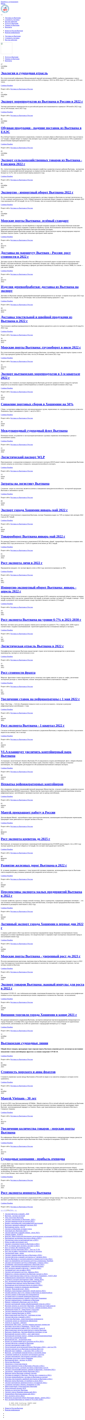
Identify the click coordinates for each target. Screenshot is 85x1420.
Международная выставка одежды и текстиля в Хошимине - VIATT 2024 (31, 1276)
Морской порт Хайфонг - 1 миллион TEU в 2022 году (24, 1351)
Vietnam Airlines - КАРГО (14, 1234)
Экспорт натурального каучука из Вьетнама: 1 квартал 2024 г (27, 1262)
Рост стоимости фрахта (18, 672)
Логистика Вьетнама (12, 1362)
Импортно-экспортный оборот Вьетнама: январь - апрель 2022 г (27, 1398)
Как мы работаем (11, 21)
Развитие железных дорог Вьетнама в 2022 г (34, 865)
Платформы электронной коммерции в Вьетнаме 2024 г (25, 1264)
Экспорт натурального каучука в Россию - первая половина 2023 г (28, 1308)
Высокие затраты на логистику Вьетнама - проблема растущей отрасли (30, 1306)
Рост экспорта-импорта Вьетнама (26, 1193)
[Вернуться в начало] (5, 12)
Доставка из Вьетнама (13, 18)
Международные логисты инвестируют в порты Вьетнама (25, 1330)
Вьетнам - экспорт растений (15, 1216)
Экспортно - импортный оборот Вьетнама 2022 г (37, 192)
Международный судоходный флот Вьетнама (34, 430)
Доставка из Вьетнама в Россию (21, 89)
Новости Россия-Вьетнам (14, 31)
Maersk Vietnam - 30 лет (18, 1098)
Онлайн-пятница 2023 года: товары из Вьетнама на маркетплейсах (28, 1293)
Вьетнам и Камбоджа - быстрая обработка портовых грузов (26, 1332)
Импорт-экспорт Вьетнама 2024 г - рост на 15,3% (22, 1249)
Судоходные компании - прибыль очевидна (33, 1159)
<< (2, 1210)
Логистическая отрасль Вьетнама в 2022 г (32, 646)
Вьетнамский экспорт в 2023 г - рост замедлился (22, 1334)
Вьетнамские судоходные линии (24, 1043)
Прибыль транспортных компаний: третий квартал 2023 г (25, 1291)
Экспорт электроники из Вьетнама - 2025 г (20, 1219)
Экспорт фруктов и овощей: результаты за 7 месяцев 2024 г (26, 1257)
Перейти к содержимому (9, 2)
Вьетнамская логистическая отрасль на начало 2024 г (24, 1285)
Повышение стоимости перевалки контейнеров (22, 1287)
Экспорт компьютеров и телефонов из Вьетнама (22, 1300)
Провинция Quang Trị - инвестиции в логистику (22, 1309)
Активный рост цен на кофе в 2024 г (18, 1270)
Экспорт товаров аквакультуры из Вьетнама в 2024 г (23, 1255)
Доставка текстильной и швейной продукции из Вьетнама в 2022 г (29, 1379)
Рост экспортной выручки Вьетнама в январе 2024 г (23, 1281)
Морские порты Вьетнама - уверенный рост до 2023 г (41, 956)
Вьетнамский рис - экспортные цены (18, 1339)
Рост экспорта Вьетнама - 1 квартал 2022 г (33, 725)
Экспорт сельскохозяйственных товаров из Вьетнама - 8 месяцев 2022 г (30, 1369)
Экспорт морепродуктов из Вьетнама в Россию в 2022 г (42, 101)
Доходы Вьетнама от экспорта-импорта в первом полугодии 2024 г (29, 1259)
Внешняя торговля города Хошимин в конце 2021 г (39, 1015)
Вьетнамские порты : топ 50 (15, 1227)
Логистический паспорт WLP (23, 457)
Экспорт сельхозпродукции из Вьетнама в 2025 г (22, 1244)
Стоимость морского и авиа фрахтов (28, 1072)
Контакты (8, 27)
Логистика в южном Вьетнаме (16, 1338)
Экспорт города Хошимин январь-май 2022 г (34, 510)
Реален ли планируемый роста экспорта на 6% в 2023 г (24, 1341)
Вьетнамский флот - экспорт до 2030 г (18, 1360)
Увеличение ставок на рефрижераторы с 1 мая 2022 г (40, 699)
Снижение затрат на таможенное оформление (21, 1321)
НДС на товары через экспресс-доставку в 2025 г (22, 1246)
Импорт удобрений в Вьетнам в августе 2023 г (21, 1302)
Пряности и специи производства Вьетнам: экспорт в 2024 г (26, 1274)
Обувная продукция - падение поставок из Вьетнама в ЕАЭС (26, 1368)
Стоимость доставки (12, 20)
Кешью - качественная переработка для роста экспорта (24, 1266)
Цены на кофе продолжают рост (16, 1242)
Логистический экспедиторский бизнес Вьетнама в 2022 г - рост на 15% (30, 1347)
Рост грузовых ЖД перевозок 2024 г (18, 1247)
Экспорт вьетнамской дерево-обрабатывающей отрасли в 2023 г (27, 1304)
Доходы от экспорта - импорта (16, 1323)
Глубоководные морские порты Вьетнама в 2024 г (22, 1283)
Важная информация (12, 32)
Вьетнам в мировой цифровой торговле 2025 (21, 1225)
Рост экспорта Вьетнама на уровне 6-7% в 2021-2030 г (41, 619)
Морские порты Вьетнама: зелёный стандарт (35, 220)
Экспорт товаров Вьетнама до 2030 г (18, 1313)
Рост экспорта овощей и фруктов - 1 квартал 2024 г (23, 1268)
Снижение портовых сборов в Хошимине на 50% (37, 404)
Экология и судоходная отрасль (24, 73)
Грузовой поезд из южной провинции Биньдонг (22, 1296)
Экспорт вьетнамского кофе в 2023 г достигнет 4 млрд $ (25, 1328)
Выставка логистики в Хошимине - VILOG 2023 (22, 1326)
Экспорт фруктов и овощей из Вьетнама (19, 1343)
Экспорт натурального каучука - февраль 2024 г (22, 1272)
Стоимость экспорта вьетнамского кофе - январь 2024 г (24, 1279)
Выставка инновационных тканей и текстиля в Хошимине (26, 1298)
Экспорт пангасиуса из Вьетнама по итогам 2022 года (24, 1349)
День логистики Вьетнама (14, 1217)
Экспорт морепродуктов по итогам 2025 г (20, 1221)
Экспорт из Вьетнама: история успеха (18, 1229)
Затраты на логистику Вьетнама (25, 483)
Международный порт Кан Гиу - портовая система (23, 1315)
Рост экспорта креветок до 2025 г (25, 839)
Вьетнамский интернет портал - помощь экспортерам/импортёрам (28, 1336)
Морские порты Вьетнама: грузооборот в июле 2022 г (41, 347)
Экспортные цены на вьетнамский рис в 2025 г (22, 1240)
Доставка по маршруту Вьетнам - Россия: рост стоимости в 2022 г (28, 1375)
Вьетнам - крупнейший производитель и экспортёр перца (25, 1353)
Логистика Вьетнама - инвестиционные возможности (24, 1319)
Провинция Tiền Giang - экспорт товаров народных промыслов (27, 1324)
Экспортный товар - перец (14, 1253)
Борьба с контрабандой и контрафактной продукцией (24, 1223)
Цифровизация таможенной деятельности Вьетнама (23, 1278)
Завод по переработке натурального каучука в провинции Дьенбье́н (29, 1261)
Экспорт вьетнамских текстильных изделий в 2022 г (23, 1356)
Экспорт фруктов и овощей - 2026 (17, 1214)
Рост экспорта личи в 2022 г (21, 563)
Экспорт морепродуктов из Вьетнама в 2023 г (21, 1311)
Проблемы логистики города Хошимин (19, 1358)
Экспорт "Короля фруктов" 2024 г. (17, 1289)
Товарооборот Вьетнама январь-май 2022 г (33, 536)
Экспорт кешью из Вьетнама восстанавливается (22, 1294)
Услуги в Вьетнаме (11, 23)
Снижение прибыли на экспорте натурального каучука (24, 1354)
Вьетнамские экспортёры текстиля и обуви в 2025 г (23, 1238)
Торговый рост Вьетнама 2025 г (16, 1231)
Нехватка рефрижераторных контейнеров (32, 784)
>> (16, 1210)
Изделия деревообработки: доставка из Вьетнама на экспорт (26, 1377)
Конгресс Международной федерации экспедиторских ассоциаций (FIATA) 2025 (33, 1236)
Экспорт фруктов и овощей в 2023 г (18, 1317)
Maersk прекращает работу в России (28, 812)
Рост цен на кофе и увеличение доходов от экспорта (23, 1251)
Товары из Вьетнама (12, 25)
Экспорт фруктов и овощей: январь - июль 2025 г (22, 1232)
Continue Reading (7, 85)
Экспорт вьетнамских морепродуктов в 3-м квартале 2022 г (26, 1383)
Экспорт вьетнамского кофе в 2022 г (18, 1345)
